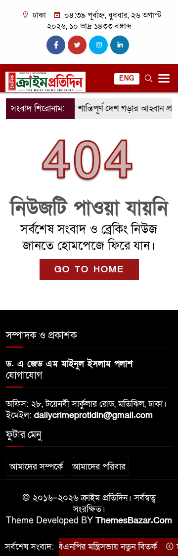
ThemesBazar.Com (133, 520)
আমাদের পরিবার (99, 466)
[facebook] (55, 45)
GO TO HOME (89, 269)
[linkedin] (119, 45)
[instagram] (98, 45)
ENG (126, 78)
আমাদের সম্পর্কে (36, 466)
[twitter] (77, 45)
